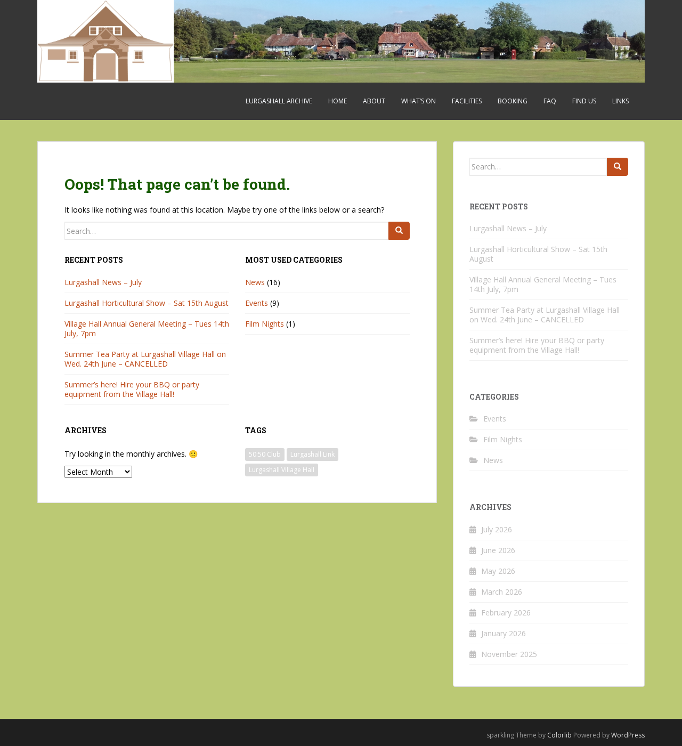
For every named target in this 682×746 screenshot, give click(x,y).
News (255, 282)
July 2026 (496, 529)
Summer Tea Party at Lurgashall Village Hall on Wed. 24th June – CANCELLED (145, 359)
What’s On (418, 101)
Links (620, 101)
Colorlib (559, 735)
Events (256, 303)
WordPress (628, 735)
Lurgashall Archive (279, 101)
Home (337, 101)
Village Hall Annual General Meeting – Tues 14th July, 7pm (146, 328)
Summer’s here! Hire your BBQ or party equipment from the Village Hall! (131, 389)
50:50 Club (265, 454)
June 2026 (498, 550)
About (374, 101)
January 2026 (503, 633)
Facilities (467, 101)
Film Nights (264, 324)
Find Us (584, 101)
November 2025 (509, 654)
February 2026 (506, 612)
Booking (512, 101)
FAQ (549, 101)
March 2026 (501, 592)
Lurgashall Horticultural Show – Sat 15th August (146, 303)
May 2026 (498, 571)
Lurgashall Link (312, 454)
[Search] (399, 231)
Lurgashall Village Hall (281, 469)
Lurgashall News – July (103, 282)
